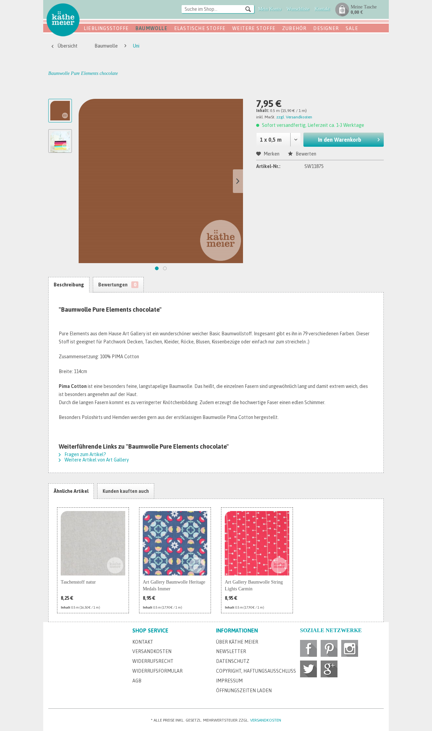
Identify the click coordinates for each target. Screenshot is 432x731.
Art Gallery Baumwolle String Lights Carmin (254, 585)
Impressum (229, 680)
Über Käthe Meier (237, 642)
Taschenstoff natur (78, 582)
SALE (352, 28)
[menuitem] (218, 9)
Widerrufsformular (157, 671)
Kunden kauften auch (126, 491)
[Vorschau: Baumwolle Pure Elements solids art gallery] (60, 141)
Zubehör (294, 28)
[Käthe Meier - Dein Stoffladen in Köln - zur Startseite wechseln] (63, 19)
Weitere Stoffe (253, 28)
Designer (326, 28)
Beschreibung (69, 284)
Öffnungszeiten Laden (244, 690)
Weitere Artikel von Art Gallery (96, 459)
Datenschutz (232, 661)
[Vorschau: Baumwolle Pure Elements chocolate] (60, 110)
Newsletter (231, 651)
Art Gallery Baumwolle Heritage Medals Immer (174, 585)
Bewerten (305, 154)
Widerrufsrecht (152, 661)
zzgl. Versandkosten (294, 117)
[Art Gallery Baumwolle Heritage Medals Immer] (175, 543)
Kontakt (142, 642)
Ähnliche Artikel (71, 491)
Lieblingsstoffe (106, 28)
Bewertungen (117, 284)
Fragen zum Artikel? (84, 454)
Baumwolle (151, 28)
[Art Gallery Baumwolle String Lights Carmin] (257, 543)
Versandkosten (151, 651)
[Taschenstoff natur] (93, 543)
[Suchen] (248, 8)
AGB (136, 680)
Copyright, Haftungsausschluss (256, 671)
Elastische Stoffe (199, 28)
